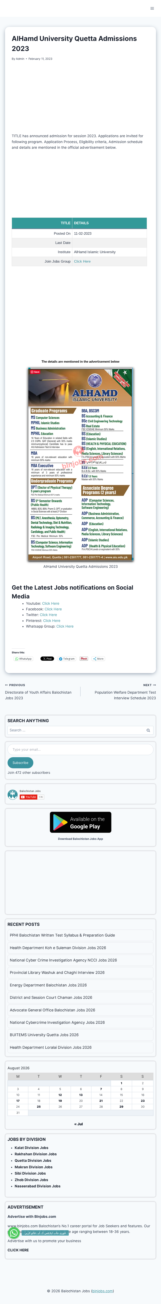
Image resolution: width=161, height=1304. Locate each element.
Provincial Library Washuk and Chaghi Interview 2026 (57, 972)
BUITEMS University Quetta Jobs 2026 (44, 1035)
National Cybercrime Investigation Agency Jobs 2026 (57, 1022)
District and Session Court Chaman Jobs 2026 (51, 997)
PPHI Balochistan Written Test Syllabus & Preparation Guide (62, 935)
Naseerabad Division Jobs (38, 1186)
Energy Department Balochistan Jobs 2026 (48, 985)
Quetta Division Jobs (33, 1160)
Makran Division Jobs (34, 1167)
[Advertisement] (80, 97)
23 (143, 1100)
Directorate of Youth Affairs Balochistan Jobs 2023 (38, 691)
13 (81, 1095)
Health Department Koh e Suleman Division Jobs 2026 (58, 948)
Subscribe (20, 763)
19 (60, 1100)
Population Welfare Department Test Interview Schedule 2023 (125, 691)
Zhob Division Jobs (31, 1180)
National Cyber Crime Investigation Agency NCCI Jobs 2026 (63, 960)
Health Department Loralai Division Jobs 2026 (51, 1047)
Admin (20, 58)
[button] (14, 1233)
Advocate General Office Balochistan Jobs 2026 (52, 1010)
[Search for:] (80, 730)
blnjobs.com (102, 1291)
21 (101, 1100)
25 (39, 1106)
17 (17, 1100)
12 (60, 1095)
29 (121, 1106)
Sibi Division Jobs (30, 1173)
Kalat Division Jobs (31, 1148)
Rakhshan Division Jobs (36, 1154)
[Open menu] (152, 8)
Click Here (82, 261)
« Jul (78, 1124)
